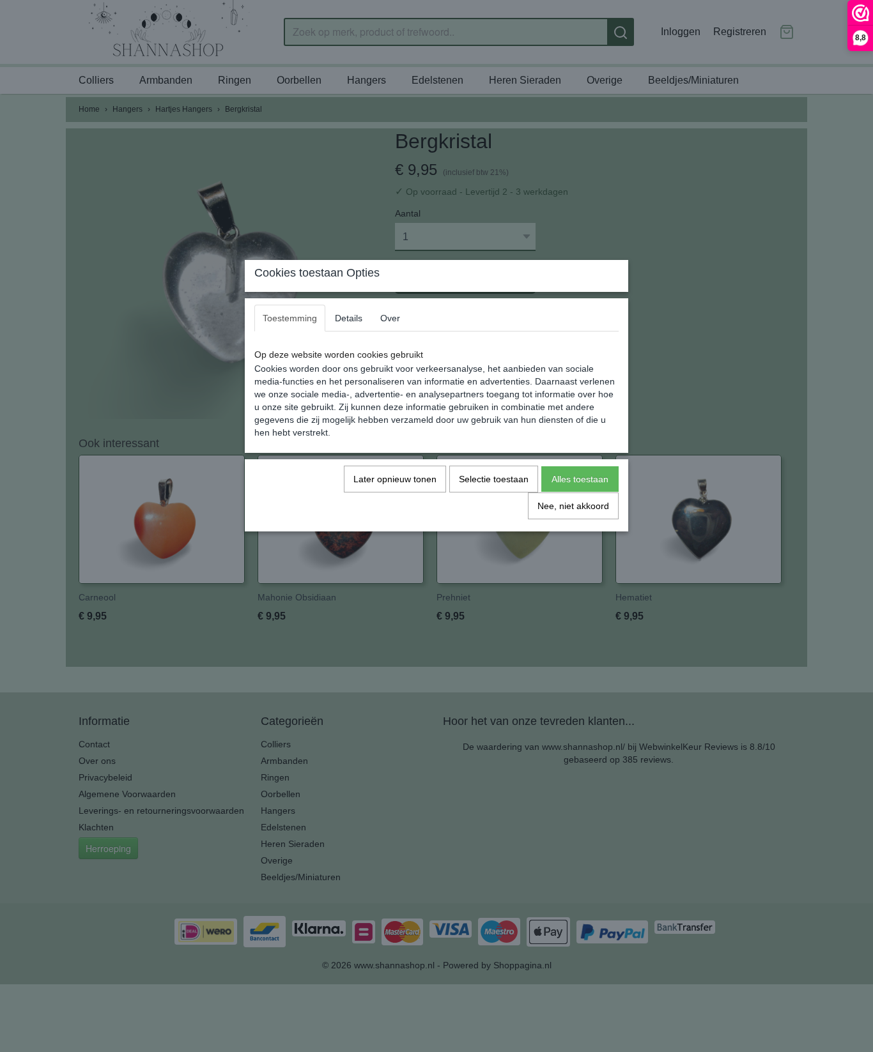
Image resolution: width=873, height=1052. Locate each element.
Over (390, 318)
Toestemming (290, 318)
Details (348, 318)
